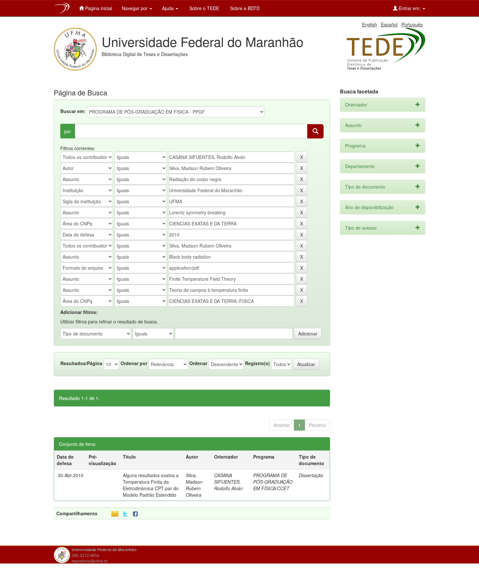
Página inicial (98, 8)
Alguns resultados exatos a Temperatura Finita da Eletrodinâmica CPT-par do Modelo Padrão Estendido (151, 485)
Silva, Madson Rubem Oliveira (194, 485)
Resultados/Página (81, 363)
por (67, 131)
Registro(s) (257, 363)
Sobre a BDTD (244, 8)
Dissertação (311, 475)
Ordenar (198, 363)
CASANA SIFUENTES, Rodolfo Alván (228, 482)
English (369, 24)
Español (389, 24)
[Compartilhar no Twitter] (125, 514)
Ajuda (168, 8)
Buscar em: (72, 111)
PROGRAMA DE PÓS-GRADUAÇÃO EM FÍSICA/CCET (273, 482)
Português (412, 24)
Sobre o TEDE (203, 8)
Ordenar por (134, 363)
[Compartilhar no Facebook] (136, 514)
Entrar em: (410, 8)
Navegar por (135, 8)
